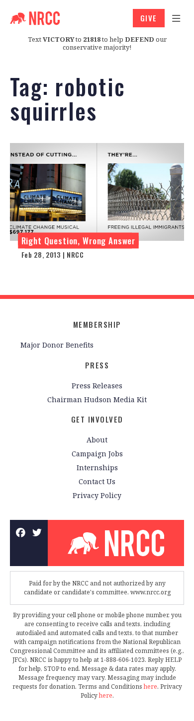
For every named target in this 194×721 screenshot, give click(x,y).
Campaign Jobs (97, 453)
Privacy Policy (97, 495)
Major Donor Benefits (57, 345)
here (150, 686)
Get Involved (97, 419)
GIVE (148, 17)
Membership (97, 324)
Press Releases (97, 385)
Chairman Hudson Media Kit (97, 399)
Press (97, 365)
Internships (97, 467)
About (97, 439)
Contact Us (97, 481)
